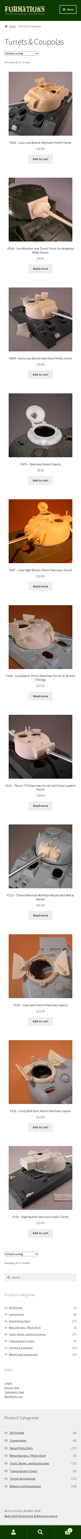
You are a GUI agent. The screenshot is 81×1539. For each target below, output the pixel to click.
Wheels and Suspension (23, 1354)
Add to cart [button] (40, 159)
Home (12, 26)
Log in (8, 1383)
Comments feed (14, 1392)
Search (40, 1532)
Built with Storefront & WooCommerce (31, 1516)
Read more (40, 269)
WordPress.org (13, 1396)
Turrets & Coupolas (21, 1348)
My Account (13, 1532)
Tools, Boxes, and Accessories (27, 1334)
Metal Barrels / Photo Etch (25, 1327)
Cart (62, 1529)
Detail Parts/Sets (19, 1321)
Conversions (16, 1314)
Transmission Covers (22, 1341)
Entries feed (12, 1388)
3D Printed (15, 1307)
